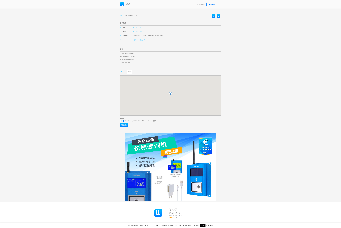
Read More (209, 225)
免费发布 (212, 4)
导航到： (122, 118)
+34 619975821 (137, 31)
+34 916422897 (137, 27)
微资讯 (127, 4)
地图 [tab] (129, 72)
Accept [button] (202, 225)
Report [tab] (123, 72)
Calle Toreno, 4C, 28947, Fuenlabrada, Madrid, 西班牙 (140, 121)
